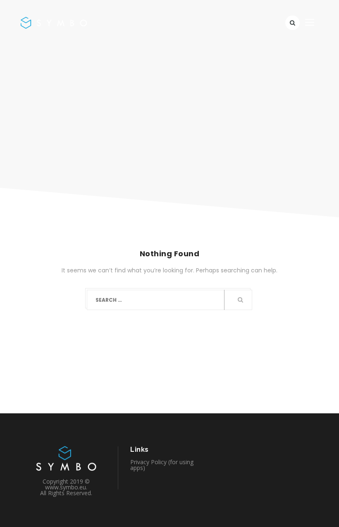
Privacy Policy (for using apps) (161, 465)
